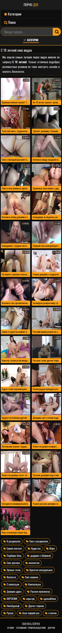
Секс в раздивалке (38, 541)
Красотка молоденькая (40, 570)
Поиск (11, 22)
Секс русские (13, 563)
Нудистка (35, 548)
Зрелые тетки (13, 570)
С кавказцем (12, 584)
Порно (31, 4)
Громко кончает (14, 548)
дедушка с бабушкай (40, 556)
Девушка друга (13, 591)
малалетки (33, 563)
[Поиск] (57, 32)
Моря (52, 548)
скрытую (29, 599)
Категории (14, 13)
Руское (9, 613)
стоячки (52, 613)
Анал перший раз (30, 613)
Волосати (11, 577)
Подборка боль (13, 556)
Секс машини (31, 577)
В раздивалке (13, 541)
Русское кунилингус (40, 591)
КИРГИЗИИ (11, 599)
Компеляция (34, 584)
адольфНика (49, 599)
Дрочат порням (36, 606)
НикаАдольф (12, 606)
